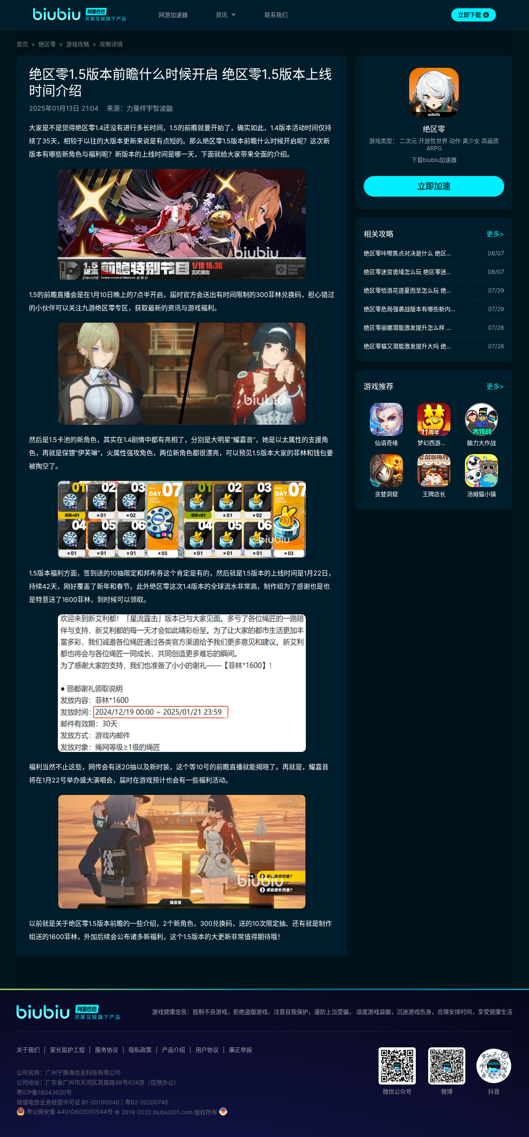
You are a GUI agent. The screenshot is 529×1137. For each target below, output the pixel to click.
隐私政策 (140, 1050)
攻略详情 (111, 44)
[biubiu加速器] (79, 14)
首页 (22, 44)
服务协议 (106, 1050)
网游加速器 (173, 14)
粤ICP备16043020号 (44, 1092)
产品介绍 (173, 1050)
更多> (495, 234)
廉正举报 (240, 1050)
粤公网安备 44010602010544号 (69, 1111)
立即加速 (433, 186)
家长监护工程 (67, 1050)
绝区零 (47, 44)
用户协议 (207, 1050)
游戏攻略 (77, 44)
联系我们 (276, 14)
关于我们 (28, 1050)
